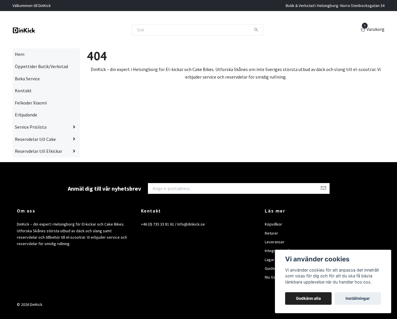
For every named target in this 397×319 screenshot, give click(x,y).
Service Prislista (31, 127)
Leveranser (275, 241)
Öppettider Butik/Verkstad (41, 66)
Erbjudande (26, 115)
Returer (271, 233)
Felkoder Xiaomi (31, 103)
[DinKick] (24, 29)
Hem (19, 54)
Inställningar (358, 298)
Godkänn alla (308, 298)
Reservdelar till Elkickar (38, 151)
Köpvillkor (273, 224)
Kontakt (23, 90)
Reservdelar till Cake (35, 139)
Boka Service (27, 78)
